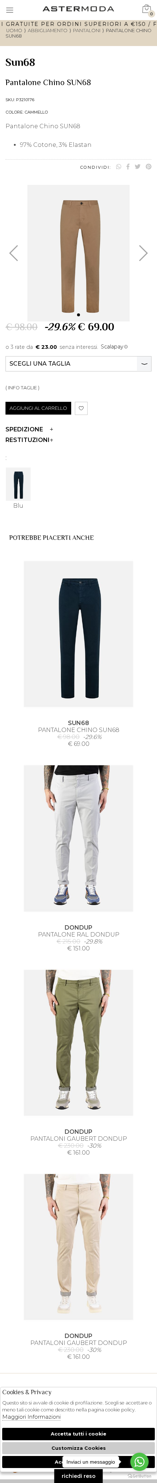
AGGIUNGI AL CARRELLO (38, 408)
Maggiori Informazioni (31, 1416)
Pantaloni (86, 30)
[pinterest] (149, 166)
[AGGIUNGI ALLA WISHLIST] (81, 408)
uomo (14, 30)
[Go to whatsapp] (139, 1462)
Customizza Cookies (78, 1448)
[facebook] (128, 166)
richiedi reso (79, 1476)
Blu (18, 505)
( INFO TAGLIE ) (22, 387)
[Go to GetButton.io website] (139, 1476)
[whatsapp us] (118, 166)
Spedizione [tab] (24, 429)
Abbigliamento (48, 30)
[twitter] (138, 166)
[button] (78, 314)
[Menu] (10, 10)
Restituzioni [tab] (27, 439)
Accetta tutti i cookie (78, 1434)
